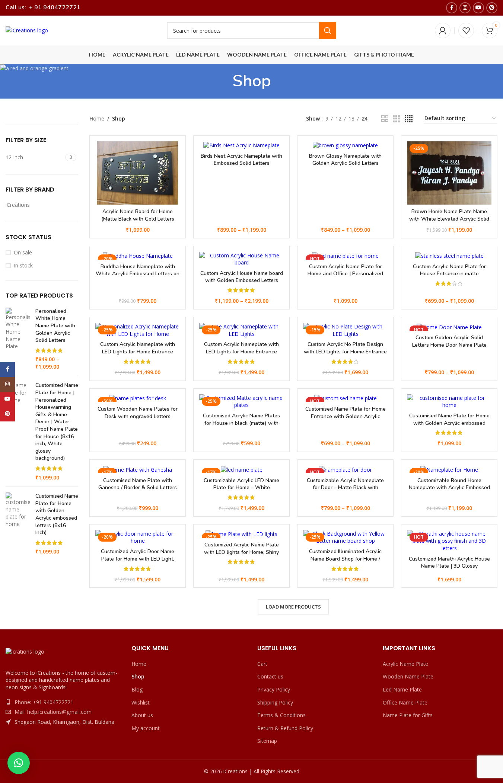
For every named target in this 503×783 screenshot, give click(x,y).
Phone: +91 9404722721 (44, 702)
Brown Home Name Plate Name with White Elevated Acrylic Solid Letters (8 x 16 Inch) (449, 219)
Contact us (270, 676)
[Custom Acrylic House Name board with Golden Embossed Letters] (241, 259)
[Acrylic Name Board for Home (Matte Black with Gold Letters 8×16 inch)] (137, 173)
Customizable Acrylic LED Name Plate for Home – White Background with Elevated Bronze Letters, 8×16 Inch (241, 491)
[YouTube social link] (478, 7)
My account (145, 728)
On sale (23, 252)
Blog (137, 689)
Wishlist (140, 702)
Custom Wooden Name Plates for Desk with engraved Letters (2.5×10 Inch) (138, 416)
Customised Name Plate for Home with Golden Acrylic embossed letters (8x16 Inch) (56, 514)
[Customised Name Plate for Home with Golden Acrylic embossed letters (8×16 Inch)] (449, 401)
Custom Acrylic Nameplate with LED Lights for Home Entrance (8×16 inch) (137, 351)
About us (142, 715)
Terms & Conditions (281, 715)
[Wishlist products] (466, 30)
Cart (262, 663)
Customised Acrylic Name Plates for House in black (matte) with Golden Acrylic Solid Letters (241, 423)
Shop (137, 676)
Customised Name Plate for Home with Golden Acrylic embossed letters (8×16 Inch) (449, 423)
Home (96, 118)
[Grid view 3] (396, 118)
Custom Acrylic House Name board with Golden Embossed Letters (241, 277)
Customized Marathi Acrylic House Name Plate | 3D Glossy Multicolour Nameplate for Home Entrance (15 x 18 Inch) (449, 569)
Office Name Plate (405, 702)
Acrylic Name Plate (405, 663)
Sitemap (267, 740)
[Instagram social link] (465, 7)
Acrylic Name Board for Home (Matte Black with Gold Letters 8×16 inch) (137, 219)
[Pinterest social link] (491, 7)
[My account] (442, 30)
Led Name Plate (402, 689)
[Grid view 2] (384, 118)
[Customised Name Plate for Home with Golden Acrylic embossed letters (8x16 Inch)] (18, 523)
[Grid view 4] (409, 118)
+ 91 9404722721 (54, 7)
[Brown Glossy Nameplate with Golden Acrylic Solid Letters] (345, 145)
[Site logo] (27, 29)
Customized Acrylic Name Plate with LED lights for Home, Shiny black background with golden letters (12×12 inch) (241, 555)
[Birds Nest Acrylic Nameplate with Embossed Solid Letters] (241, 145)
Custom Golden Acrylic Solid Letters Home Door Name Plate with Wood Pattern (449, 345)
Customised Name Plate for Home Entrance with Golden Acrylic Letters (345, 416)
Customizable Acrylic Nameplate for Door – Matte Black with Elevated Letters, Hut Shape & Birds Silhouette (345, 491)
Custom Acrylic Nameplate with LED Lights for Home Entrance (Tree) (241, 351)
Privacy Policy (273, 689)
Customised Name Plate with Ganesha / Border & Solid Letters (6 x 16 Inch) (137, 487)
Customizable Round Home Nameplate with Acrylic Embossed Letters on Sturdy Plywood (449, 487)
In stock (23, 265)
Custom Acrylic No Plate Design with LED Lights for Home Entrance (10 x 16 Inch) (345, 351)
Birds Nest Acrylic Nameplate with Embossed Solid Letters (241, 160)
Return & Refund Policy (285, 728)
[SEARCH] (327, 30)
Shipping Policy (275, 702)
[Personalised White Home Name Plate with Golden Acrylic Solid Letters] (18, 339)
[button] (18, 763)
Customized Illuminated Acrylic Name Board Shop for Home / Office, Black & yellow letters (345, 558)
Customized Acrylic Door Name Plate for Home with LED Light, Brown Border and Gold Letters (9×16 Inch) (138, 562)
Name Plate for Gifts (408, 715)
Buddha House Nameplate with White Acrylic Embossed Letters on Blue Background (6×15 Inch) (137, 274)
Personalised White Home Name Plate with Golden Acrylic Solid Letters (55, 326)
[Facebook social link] (451, 7)
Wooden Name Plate (408, 676)
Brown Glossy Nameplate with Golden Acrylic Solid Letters (345, 160)
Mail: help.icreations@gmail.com (53, 711)
